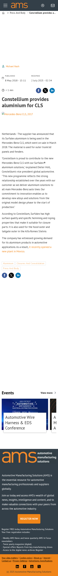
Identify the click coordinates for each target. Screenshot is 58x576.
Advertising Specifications (40, 560)
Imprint (46, 557)
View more (47, 392)
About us (38, 557)
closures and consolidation (30, 263)
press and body (11, 268)
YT (32, 566)
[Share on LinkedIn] (52, 90)
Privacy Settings (20, 560)
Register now (29, 518)
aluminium (8, 263)
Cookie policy (26, 557)
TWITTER (40, 566)
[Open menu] (5, 5)
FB (25, 566)
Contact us (6, 560)
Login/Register (43, 5)
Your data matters (10, 557)
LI (18, 566)
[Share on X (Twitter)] (45, 90)
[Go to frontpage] (19, 5)
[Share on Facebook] (38, 90)
